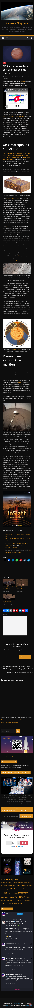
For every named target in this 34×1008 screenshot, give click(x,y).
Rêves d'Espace (17, 23)
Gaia (24, 889)
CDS (14, 885)
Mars (4, 62)
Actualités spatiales (10, 879)
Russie (21, 900)
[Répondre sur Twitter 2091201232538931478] (6, 984)
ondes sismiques (17, 349)
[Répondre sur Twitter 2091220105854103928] (6, 953)
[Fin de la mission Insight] (9, 597)
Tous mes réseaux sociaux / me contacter (17, 757)
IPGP (20, 76)
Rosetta (17, 900)
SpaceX (10, 903)
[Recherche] (18, 731)
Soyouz (4, 903)
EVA (15, 889)
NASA (22, 896)
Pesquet (28, 897)
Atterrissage (4, 885)
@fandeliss (18, 965)
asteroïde (20, 882)
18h (25, 921)
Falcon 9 (20, 889)
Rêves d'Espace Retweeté (16, 919)
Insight (16, 76)
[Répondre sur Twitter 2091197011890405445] (6, 939)
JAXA (9, 893)
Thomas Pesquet (18, 903)
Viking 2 (20, 382)
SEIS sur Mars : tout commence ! (21, 587)
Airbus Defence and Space (25, 879)
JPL (22, 76)
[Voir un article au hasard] (31, 38)
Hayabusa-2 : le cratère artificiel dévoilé (19, 673)
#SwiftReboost (9, 947)
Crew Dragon (28, 885)
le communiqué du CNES (12, 198)
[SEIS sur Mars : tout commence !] (22, 582)
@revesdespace (18, 943)
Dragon (7, 889)
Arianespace (9, 882)
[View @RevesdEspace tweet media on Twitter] (23, 949)
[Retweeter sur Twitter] (9, 919)
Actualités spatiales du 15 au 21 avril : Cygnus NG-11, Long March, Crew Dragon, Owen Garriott (18, 668)
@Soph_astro (17, 960)
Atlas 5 (30, 882)
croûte (18, 256)
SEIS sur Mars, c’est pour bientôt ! (8, 587)
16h (24, 943)
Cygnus (3, 889)
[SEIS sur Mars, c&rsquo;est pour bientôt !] (9, 582)
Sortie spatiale (27, 900)
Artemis (15, 882)
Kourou (16, 893)
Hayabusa (28, 889)
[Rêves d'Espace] (3, 38)
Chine (18, 885)
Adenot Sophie (10, 921)
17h (24, 958)
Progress (3, 900)
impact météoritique (20, 260)
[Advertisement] (15, 625)
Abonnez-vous (25, 657)
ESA (12, 888)
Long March (5, 897)
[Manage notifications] (30, 1004)
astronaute (26, 882)
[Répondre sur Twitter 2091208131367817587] (6, 969)
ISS (5, 892)
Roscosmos (11, 900)
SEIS (27, 76)
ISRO (2, 893)
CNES (13, 76)
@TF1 (12, 962)
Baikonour (10, 885)
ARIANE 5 (3, 882)
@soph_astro (19, 921)
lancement (23, 892)
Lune (12, 897)
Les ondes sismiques (11, 548)
